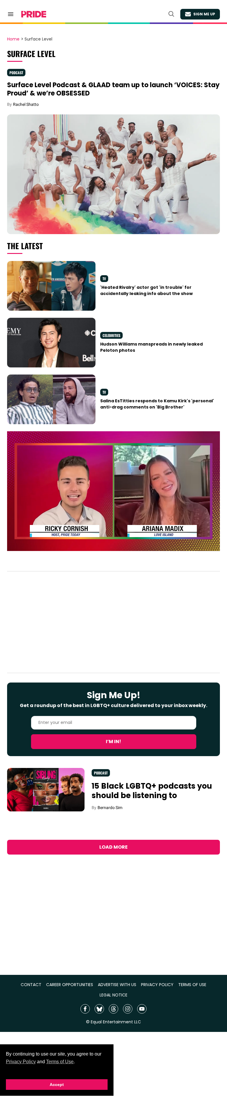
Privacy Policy (21, 1061)
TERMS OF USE (192, 985)
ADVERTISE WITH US (117, 985)
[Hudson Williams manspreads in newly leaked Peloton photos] (51, 342)
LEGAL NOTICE (113, 995)
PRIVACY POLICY (157, 985)
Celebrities (111, 335)
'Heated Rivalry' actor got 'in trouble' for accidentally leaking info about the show (146, 290)
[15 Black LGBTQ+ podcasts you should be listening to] (46, 789)
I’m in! (113, 741)
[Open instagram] (127, 1009)
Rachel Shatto (26, 104)
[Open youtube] (142, 1009)
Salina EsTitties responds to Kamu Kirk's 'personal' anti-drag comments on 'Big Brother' (157, 404)
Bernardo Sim (110, 807)
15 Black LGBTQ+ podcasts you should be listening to (152, 791)
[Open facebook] (85, 1009)
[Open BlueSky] (99, 1009)
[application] (113, 491)
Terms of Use (60, 1061)
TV (104, 278)
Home (13, 39)
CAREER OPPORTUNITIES (69, 985)
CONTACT (31, 985)
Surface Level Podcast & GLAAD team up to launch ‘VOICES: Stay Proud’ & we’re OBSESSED (113, 89)
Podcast (16, 72)
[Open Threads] (113, 1009)
